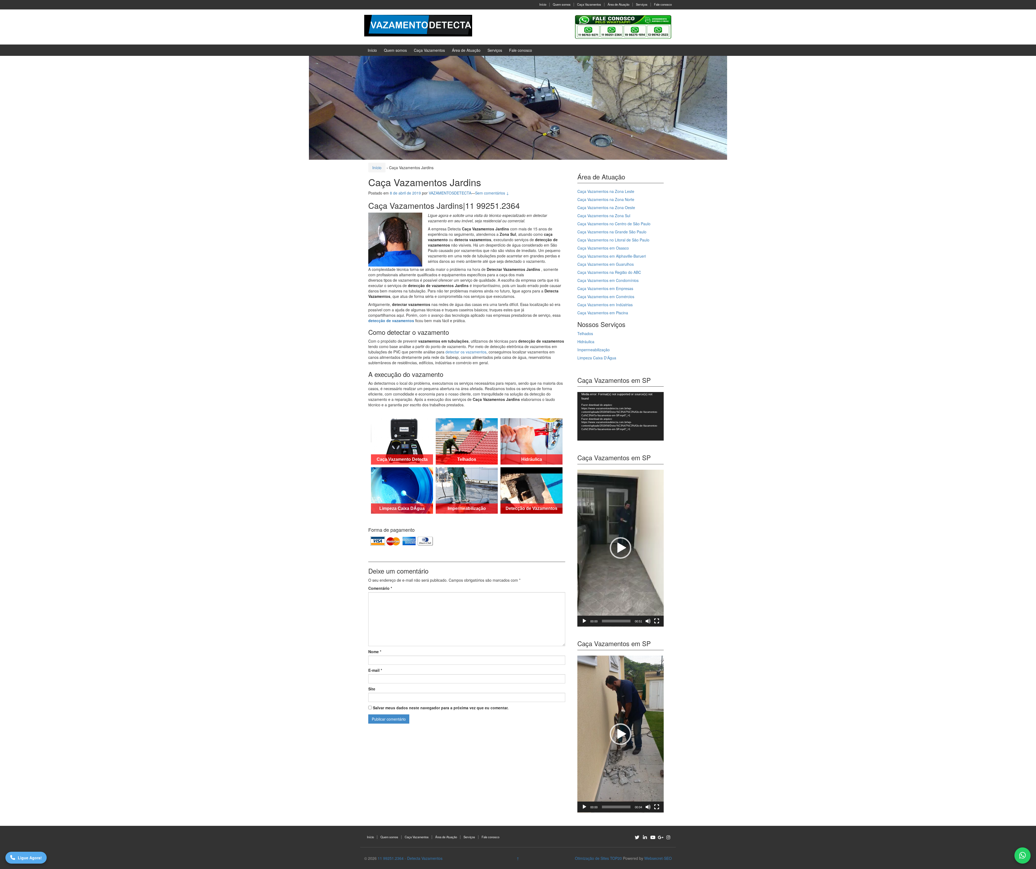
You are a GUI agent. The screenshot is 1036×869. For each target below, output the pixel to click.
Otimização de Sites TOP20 (598, 858)
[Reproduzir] (584, 621)
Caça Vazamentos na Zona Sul (603, 215)
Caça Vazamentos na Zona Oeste (606, 207)
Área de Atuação (618, 4)
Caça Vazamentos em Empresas (605, 288)
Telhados (585, 333)
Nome (374, 651)
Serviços (642, 4)
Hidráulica (585, 341)
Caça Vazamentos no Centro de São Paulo (613, 223)
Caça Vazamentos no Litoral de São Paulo (613, 240)
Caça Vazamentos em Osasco (603, 248)
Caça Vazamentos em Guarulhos (605, 264)
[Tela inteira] (656, 621)
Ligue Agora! (30, 857)
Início (542, 4)
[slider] (616, 621)
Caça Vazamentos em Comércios (605, 296)
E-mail (375, 670)
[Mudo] (648, 621)
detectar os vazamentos (465, 352)
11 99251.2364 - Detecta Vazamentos (410, 858)
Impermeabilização (593, 349)
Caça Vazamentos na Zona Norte (605, 199)
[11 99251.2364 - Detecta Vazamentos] (418, 25)
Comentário (380, 588)
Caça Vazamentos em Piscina (602, 312)
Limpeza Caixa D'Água (596, 357)
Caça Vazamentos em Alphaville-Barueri (611, 256)
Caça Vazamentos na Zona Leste (605, 191)
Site (371, 688)
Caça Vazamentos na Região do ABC (609, 272)
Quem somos (562, 4)
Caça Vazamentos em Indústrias (605, 304)
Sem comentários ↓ (492, 193)
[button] (620, 548)
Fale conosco (663, 4)
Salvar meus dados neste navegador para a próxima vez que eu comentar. (441, 707)
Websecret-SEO (658, 858)
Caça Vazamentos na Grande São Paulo (611, 231)
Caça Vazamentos (589, 4)
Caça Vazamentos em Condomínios (608, 280)
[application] (620, 416)
